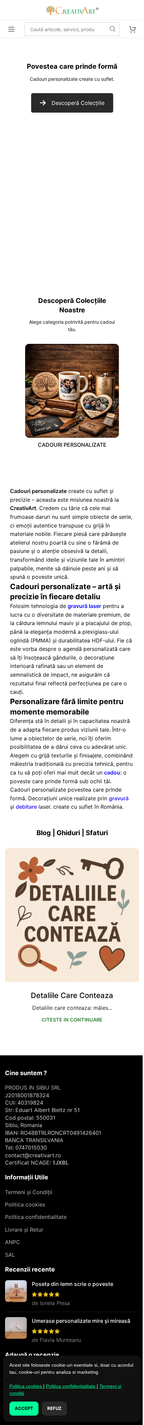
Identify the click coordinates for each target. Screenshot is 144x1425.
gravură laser (84, 606)
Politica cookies (25, 1204)
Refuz (54, 1408)
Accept (24, 1408)
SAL (10, 1254)
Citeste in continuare (72, 1020)
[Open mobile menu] (11, 29)
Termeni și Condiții (28, 1192)
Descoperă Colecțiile (78, 103)
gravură (119, 798)
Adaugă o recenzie (32, 1354)
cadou (112, 772)
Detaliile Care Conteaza (72, 995)
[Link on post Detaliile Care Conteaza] (72, 915)
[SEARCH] (112, 29)
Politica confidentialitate (36, 1217)
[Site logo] (72, 9)
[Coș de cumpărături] (132, 29)
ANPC (12, 1242)
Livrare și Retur (24, 1229)
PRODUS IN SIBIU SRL (33, 1087)
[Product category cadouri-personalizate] (72, 398)
